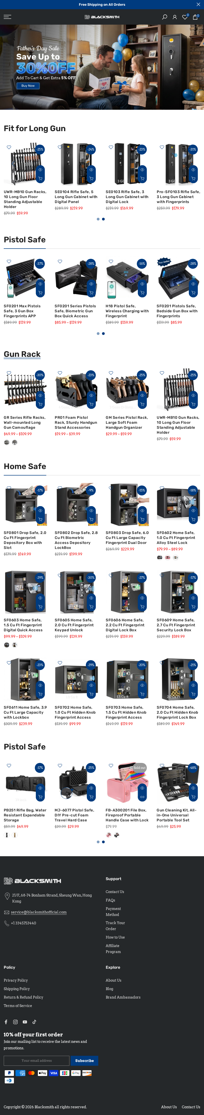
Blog (109, 989)
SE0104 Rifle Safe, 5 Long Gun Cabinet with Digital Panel (76, 197)
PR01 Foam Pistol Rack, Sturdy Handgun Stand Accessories (76, 422)
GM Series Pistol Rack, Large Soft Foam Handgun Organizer (127, 422)
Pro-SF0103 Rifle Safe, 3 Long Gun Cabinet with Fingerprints (178, 197)
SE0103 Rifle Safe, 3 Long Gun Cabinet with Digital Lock (127, 197)
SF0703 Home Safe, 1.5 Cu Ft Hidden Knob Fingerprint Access (126, 712)
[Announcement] (102, 5)
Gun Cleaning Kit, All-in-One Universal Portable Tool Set (177, 815)
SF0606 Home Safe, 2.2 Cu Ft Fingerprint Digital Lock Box (125, 625)
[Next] (190, 164)
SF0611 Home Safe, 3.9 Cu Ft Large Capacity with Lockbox (25, 712)
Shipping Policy (17, 989)
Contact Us (115, 892)
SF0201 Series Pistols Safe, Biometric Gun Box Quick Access (75, 311)
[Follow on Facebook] (6, 1022)
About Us (113, 980)
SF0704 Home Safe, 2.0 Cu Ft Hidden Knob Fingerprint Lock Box (177, 712)
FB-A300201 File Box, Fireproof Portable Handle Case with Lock (127, 815)
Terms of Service (18, 1006)
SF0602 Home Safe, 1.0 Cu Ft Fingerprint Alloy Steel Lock (176, 538)
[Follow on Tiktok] (34, 1022)
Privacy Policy (16, 980)
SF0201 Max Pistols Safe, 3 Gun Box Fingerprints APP (22, 311)
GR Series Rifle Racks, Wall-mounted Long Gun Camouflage (25, 422)
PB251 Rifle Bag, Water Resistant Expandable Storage (25, 815)
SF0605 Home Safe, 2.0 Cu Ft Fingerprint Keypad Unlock (74, 625)
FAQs (110, 900)
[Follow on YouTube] (25, 1022)
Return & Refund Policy (23, 997)
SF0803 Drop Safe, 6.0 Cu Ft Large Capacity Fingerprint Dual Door (127, 538)
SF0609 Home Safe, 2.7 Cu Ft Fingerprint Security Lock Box (176, 625)
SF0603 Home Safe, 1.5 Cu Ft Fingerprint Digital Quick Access (23, 625)
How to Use (115, 937)
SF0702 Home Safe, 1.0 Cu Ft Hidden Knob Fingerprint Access (75, 712)
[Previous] (13, 164)
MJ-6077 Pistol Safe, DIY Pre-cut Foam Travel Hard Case (74, 815)
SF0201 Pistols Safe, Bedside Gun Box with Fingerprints (177, 311)
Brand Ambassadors (123, 997)
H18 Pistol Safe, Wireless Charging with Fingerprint (127, 311)
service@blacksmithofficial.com (39, 912)
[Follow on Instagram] (15, 1022)
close (5, 4)
